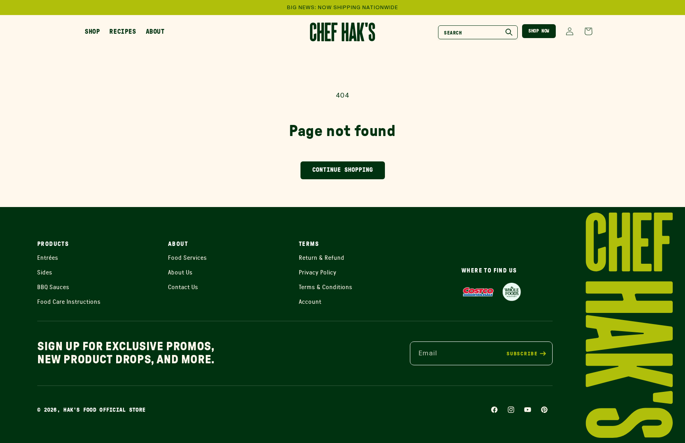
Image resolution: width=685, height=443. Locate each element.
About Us (180, 272)
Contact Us (183, 287)
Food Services (187, 257)
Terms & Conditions (325, 287)
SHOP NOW (538, 31)
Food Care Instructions (69, 301)
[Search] (509, 32)
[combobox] (478, 32)
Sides (44, 272)
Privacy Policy (318, 272)
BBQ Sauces (53, 287)
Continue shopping (342, 170)
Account (310, 301)
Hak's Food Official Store (104, 410)
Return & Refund (321, 257)
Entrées (47, 257)
